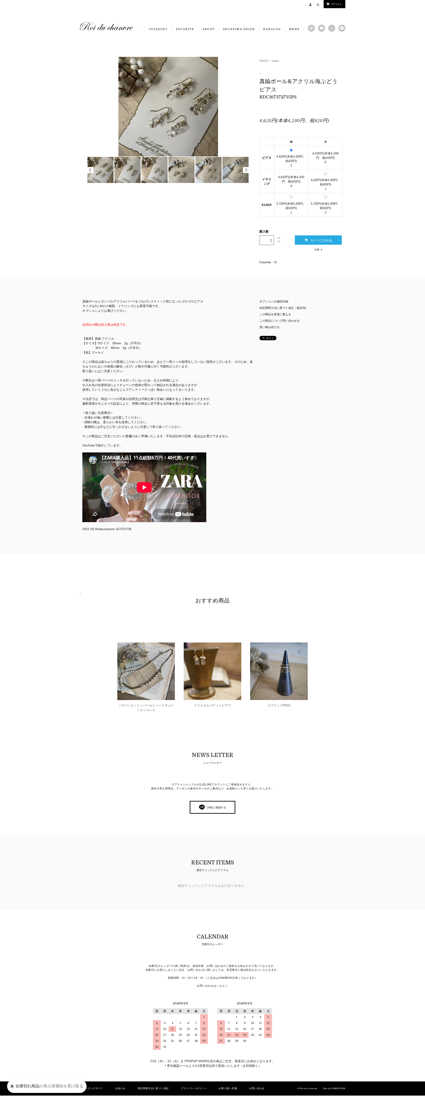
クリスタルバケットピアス (212, 705)
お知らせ (120, 1088)
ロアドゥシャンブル (106, 26)
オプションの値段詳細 (273, 301)
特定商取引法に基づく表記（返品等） (283, 308)
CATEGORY (158, 29)
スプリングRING (279, 705)
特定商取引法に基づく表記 (153, 1088)
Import (275, 61)
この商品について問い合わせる (279, 320)
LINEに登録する (216, 807)
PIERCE (263, 61)
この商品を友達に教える (275, 314)
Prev (90, 170)
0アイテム (337, 4)
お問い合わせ (257, 1088)
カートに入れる (321, 240)
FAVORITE (185, 29)
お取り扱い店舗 (228, 1088)
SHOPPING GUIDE (239, 29)
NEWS (294, 29)
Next (246, 170)
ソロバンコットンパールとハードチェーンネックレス (146, 708)
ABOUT (208, 29)
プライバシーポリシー (194, 1088)
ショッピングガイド (91, 1088)
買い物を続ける (269, 327)
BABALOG (272, 29)
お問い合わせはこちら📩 (212, 985)
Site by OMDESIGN (334, 1088)
